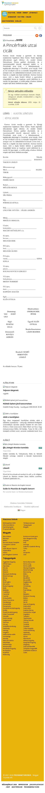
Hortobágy (6, 636)
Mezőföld (26, 578)
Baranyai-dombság (9, 574)
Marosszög (27, 572)
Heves (5, 553)
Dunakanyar (7, 602)
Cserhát (5, 596)
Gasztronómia (8, 21)
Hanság (5, 630)
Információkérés (8, 525)
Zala (24, 555)
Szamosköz (27, 608)
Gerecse (6, 622)
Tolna (25, 549)
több (30, 83)
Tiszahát (26, 624)
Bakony (5, 570)
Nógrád (26, 540)
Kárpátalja (6, 642)
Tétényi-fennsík (28, 620)
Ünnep (25, 13)
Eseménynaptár (8, 527)
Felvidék (6, 616)
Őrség (25, 588)
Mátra (25, 574)
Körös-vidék (27, 566)
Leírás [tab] (6, 113)
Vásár (19, 13)
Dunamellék (7, 604)
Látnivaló (33, 13)
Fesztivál (11, 13)
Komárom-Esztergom (30, 536)
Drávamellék (7, 598)
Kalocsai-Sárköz (8, 640)
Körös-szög (27, 564)
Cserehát (6, 594)
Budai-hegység (8, 586)
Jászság (5, 638)
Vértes (25, 636)
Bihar (5, 580)
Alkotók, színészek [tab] (23, 113)
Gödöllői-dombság (9, 626)
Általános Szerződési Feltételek (21, 503)
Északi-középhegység (10, 612)
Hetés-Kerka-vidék (9, 634)
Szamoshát (27, 606)
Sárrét (25, 602)
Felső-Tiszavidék (8, 614)
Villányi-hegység (28, 640)
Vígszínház (7, 451)
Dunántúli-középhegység (11, 608)
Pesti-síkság (27, 590)
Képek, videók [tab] (12, 118)
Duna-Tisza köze (8, 600)
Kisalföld (6, 653)
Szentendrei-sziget (29, 612)
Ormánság (26, 586)
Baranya (6, 538)
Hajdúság (6, 628)
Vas (24, 551)
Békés (5, 540)
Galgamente (7, 620)
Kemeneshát (7, 646)
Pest (24, 542)
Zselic (25, 653)
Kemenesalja (7, 644)
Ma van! (5, 13)
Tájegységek (27, 525)
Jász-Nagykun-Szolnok (10, 555)
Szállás (18, 21)
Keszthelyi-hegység (9, 649)
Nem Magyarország (30, 538)
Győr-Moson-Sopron (10, 549)
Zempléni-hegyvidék (30, 649)
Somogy (26, 544)
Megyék (25, 527)
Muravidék (26, 580)
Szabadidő (12, 17)
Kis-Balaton (7, 651)
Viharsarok (27, 638)
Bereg (5, 578)
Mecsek (25, 576)
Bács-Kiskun (7, 536)
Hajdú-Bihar (7, 551)
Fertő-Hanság (7, 618)
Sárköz (25, 600)
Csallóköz (6, 592)
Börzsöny (6, 584)
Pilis (24, 592)
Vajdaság (26, 632)
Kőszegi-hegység (29, 568)
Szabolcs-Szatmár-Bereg (31, 546)
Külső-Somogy (28, 570)
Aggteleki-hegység (9, 562)
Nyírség (25, 584)
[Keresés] (35, 28)
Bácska (5, 568)
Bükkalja (6, 590)
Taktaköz (26, 616)
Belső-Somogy (8, 576)
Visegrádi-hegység (29, 642)
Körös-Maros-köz (29, 562)
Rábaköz (26, 594)
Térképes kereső (29, 523)
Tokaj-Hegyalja (28, 628)
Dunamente (7, 606)
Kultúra (21, 17)
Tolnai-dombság (29, 630)
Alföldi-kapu (7, 564)
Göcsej (5, 624)
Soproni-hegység (29, 604)
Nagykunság (27, 582)
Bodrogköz (7, 582)
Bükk (4, 588)
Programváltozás (9, 529)
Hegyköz (6, 632)
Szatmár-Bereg (28, 610)
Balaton (5, 572)
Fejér (4, 546)
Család (28, 17)
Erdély (5, 610)
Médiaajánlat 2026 (9, 523)
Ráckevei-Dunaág (29, 596)
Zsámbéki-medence (30, 651)
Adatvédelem (17, 787)
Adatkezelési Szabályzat (12, 507)
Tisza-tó (26, 622)
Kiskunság (6, 655)
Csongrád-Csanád (9, 544)
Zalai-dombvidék (29, 646)
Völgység (26, 644)
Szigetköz (26, 614)
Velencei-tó (27, 634)
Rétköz (25, 598)
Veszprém (26, 553)
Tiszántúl (26, 626)
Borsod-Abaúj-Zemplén (11, 542)
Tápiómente (27, 618)
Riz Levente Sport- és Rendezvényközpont (18, 492)
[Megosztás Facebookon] (40, 35)
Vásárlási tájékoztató (31, 507)
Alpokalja (6, 566)
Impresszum (23, 785)
